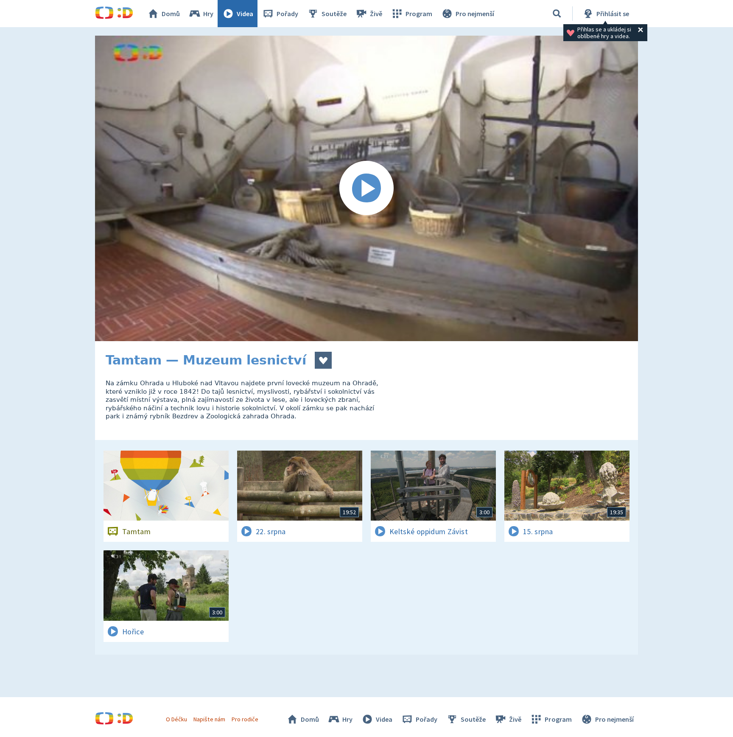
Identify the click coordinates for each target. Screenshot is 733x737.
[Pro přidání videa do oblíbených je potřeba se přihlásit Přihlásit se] (323, 360)
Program (419, 13)
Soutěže (334, 13)
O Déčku (176, 719)
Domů (171, 13)
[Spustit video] (366, 188)
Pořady (287, 13)
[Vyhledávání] (557, 13)
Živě (376, 13)
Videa (245, 13)
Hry (208, 13)
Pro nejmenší (475, 13)
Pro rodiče (245, 719)
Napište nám (209, 719)
